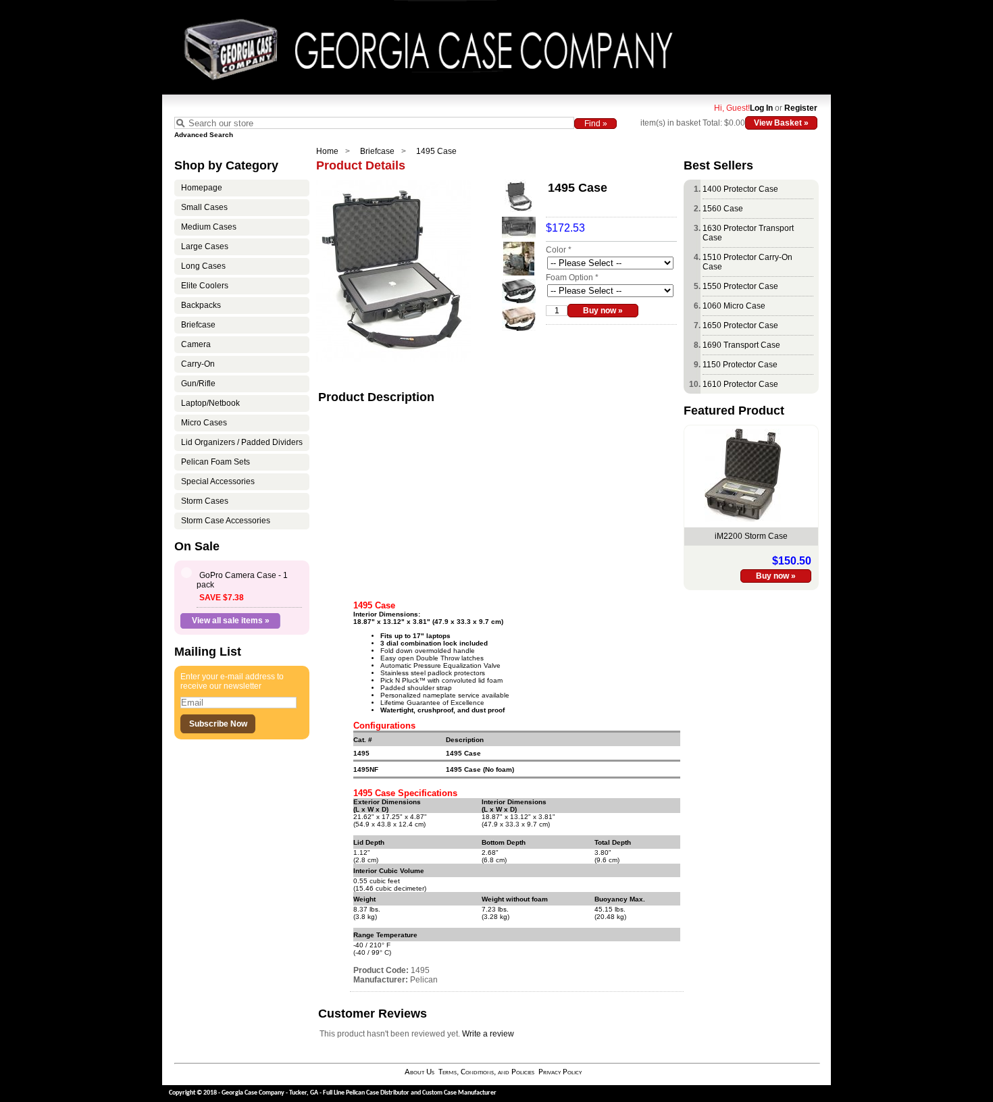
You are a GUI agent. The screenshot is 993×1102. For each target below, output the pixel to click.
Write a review (488, 1034)
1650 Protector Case (740, 325)
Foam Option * (572, 277)
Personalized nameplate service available (444, 695)
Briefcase (377, 151)
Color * (558, 250)
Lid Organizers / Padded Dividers (242, 442)
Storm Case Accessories (225, 520)
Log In (761, 108)
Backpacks (201, 305)
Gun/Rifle (198, 383)
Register (800, 108)
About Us (419, 1072)
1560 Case (723, 208)
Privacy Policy (560, 1072)
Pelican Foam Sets (215, 462)
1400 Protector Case (740, 189)
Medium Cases (208, 227)
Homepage (201, 187)
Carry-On (198, 364)
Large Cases (204, 246)
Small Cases (204, 207)
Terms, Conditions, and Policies (486, 1072)
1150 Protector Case (740, 364)
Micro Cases (204, 422)
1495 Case (436, 151)
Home (327, 151)
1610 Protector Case (740, 384)
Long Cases (203, 266)
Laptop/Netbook (210, 403)
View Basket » (781, 123)
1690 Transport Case (741, 345)
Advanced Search (203, 134)
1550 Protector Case (740, 286)
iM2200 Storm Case (751, 536)
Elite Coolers (204, 285)
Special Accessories (218, 481)
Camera (196, 344)
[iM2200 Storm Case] (743, 519)
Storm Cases (204, 501)
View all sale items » (231, 620)
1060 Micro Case (734, 306)
